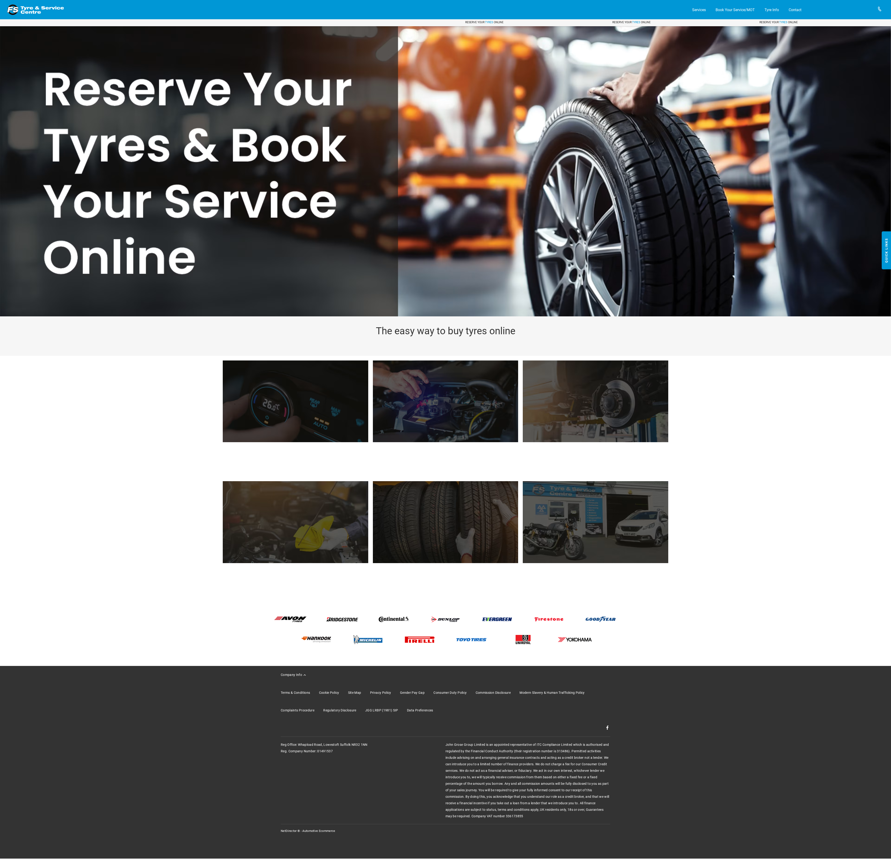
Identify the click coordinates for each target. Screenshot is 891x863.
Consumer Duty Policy (450, 692)
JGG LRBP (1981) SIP (381, 710)
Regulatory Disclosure (339, 710)
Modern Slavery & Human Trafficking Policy (552, 692)
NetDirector (289, 831)
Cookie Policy (329, 692)
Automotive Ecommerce (318, 831)
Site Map (354, 692)
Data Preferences (420, 710)
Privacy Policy (380, 692)
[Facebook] (607, 727)
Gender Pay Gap (412, 692)
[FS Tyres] (35, 9)
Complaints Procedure (297, 710)
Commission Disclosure (493, 692)
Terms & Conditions (295, 692)
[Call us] (879, 9)
